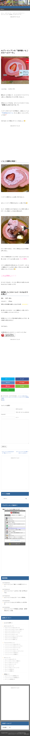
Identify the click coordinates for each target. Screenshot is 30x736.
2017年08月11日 (6, 589)
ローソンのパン (8, 666)
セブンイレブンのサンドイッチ (12, 631)
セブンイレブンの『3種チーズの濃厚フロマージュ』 (15, 585)
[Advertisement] (15, 32)
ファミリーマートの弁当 (11, 652)
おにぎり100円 (7, 622)
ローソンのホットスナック (11, 667)
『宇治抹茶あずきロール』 (7, 112)
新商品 (3, 398)
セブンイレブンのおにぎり (11, 627)
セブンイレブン (5, 397)
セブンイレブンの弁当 (10, 637)
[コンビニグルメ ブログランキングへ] (8, 336)
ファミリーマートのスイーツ (12, 647)
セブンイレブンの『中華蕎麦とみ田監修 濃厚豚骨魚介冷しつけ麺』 (15, 609)
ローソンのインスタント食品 (12, 660)
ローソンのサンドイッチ (11, 662)
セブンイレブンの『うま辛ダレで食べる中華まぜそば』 (15, 591)
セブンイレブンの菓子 (10, 639)
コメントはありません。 (23, 395)
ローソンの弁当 (8, 669)
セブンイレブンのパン (10, 634)
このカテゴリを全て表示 (14, 540)
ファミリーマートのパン (11, 649)
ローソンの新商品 (9, 679)
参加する (22, 541)
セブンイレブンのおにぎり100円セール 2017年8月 (15, 603)
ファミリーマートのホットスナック (13, 651)
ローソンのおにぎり (10, 659)
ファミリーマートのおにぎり (12, 644)
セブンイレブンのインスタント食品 (13, 629)
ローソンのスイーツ (10, 664)
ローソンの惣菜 (8, 671)
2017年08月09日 (6, 600)
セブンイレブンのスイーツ (14, 397)
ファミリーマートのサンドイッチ (13, 646)
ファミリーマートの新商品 (11, 677)
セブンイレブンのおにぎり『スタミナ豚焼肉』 (15, 597)
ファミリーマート (8, 642)
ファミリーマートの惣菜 (11, 654)
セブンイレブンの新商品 (24, 397)
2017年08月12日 (6, 582)
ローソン (6, 657)
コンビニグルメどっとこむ (15, 2)
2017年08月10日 (6, 595)
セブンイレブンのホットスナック (13, 636)
